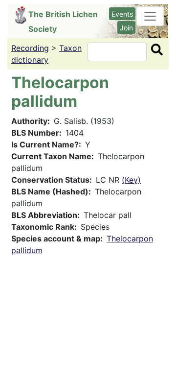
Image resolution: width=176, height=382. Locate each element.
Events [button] (122, 14)
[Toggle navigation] (150, 16)
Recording (30, 48)
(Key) (131, 180)
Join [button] (126, 28)
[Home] (21, 15)
